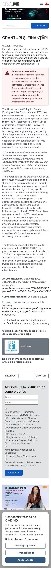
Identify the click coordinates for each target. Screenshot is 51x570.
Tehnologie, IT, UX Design (20, 424)
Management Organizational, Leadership (20, 451)
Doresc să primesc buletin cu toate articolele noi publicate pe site (23, 464)
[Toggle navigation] (41, 4)
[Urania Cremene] (25, 497)
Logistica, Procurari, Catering (22, 437)
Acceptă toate (25, 559)
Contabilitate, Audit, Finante (21, 418)
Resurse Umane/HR (17, 434)
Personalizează (25, 552)
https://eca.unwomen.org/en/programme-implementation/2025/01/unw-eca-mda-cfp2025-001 (26, 311)
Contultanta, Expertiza (18, 443)
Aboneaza (13, 472)
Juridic (10, 430)
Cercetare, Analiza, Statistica (22, 440)
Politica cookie (31, 539)
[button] (47, 4)
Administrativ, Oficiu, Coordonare (24, 427)
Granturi (6, 46)
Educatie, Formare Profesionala (23, 421)
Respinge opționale (25, 545)
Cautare (40, 25)
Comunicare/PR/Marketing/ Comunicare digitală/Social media (22, 413)
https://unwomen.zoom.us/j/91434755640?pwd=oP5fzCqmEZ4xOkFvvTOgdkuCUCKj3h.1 (26, 290)
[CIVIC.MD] (11, 4)
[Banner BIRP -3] (25, 13)
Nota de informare (14, 539)
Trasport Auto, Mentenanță (21, 456)
